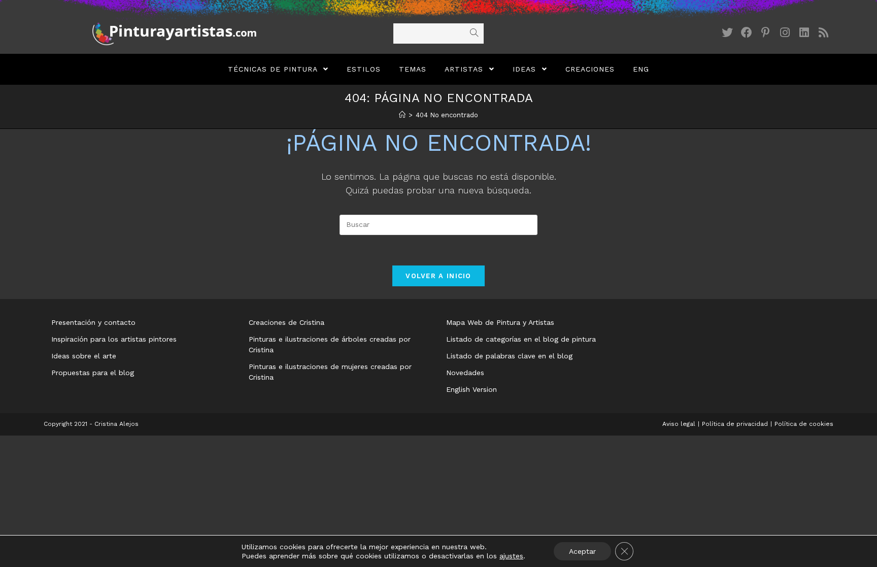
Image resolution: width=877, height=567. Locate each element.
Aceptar (582, 551)
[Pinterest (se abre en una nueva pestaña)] (765, 33)
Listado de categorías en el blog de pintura (521, 339)
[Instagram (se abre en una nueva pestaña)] (785, 33)
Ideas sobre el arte (83, 356)
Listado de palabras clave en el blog (509, 356)
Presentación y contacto (93, 322)
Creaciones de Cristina (286, 322)
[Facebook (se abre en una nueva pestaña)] (746, 33)
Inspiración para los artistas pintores (114, 339)
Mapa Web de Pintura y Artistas (500, 322)
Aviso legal (678, 423)
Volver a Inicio (438, 276)
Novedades (465, 373)
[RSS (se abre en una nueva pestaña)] (823, 33)
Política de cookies (803, 423)
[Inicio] (402, 115)
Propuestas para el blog (92, 373)
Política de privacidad (735, 423)
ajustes (511, 556)
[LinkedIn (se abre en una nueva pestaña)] (804, 33)
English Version (471, 389)
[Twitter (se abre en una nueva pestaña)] (727, 33)
